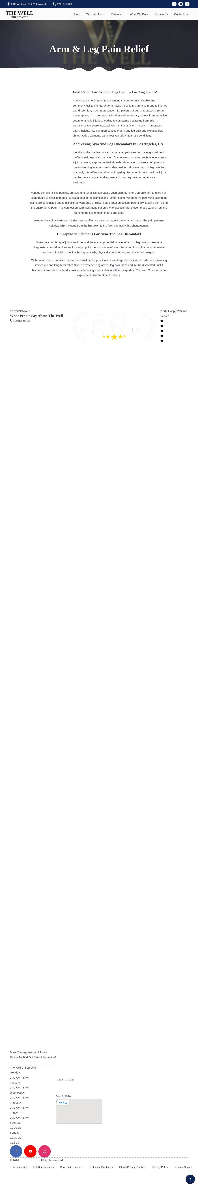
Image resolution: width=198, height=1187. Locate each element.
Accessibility (20, 1167)
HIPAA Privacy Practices (132, 1167)
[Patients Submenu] (124, 14)
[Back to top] (190, 1179)
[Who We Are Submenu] (105, 14)
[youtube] (180, 4)
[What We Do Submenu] (149, 14)
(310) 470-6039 (29, 1142)
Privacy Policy (160, 1167)
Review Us (161, 14)
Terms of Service (183, 1167)
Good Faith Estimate (71, 1167)
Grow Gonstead (29, 1160)
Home (76, 14)
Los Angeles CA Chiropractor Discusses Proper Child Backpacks (104, 1071)
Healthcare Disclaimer (101, 1167)
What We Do (138, 14)
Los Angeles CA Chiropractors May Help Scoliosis (94, 1088)
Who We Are (94, 14)
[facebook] (174, 4)
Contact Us (181, 14)
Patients (116, 14)
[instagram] (187, 4)
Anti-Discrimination (43, 1167)
